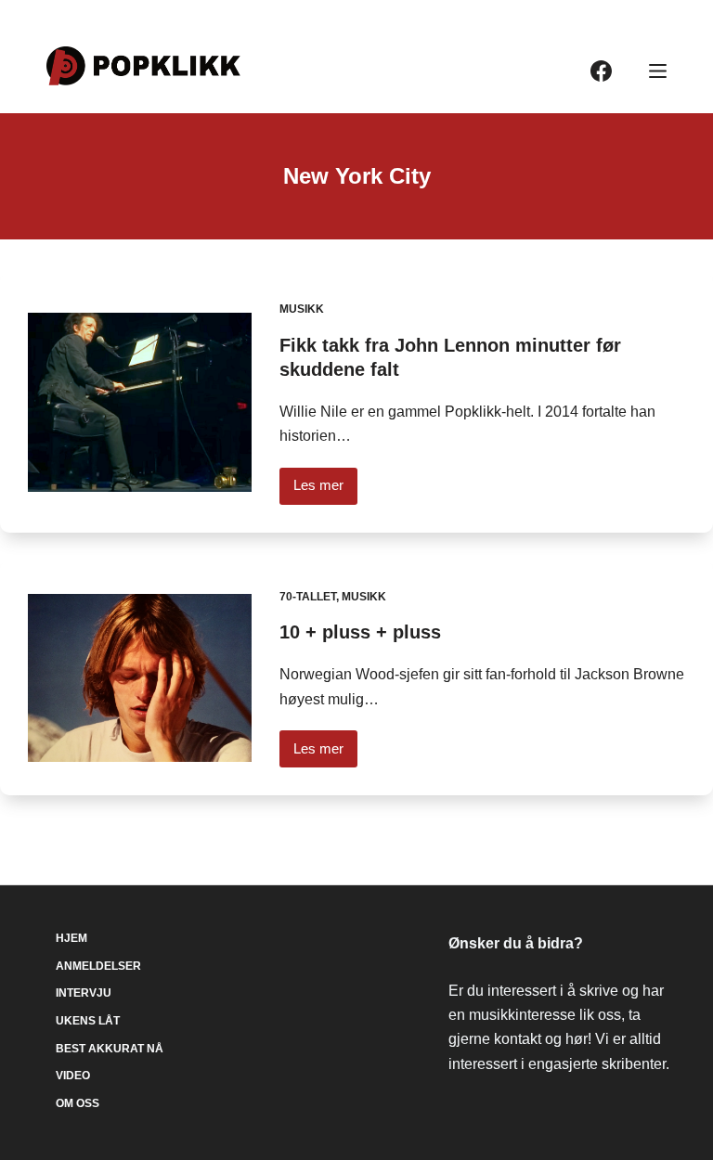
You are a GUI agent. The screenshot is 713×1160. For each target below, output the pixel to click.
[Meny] (658, 71)
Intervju (83, 992)
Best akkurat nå (109, 1048)
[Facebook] (601, 71)
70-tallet (307, 596)
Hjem (71, 938)
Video (73, 1075)
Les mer (325, 490)
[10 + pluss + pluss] (140, 678)
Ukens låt (88, 1020)
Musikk (301, 309)
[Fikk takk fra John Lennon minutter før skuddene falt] (140, 402)
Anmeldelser (98, 966)
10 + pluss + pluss (360, 632)
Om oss (77, 1103)
